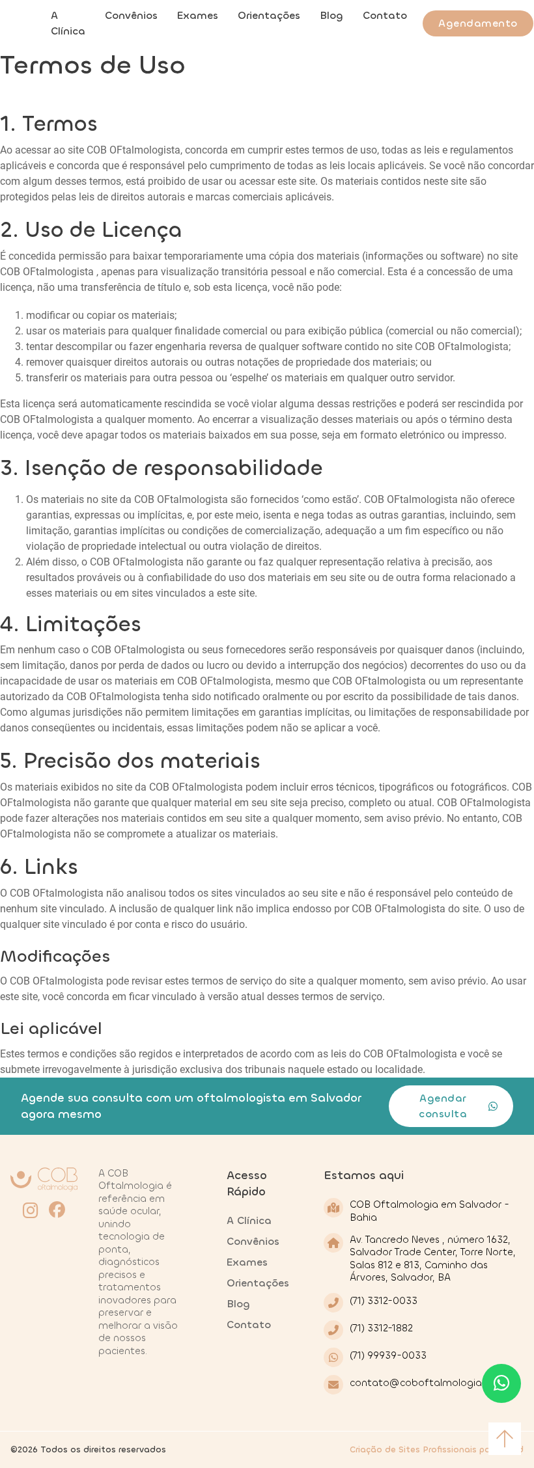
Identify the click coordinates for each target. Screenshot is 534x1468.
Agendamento (478, 23)
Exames (197, 15)
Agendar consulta (443, 1106)
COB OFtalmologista (133, 150)
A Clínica (68, 23)
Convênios (131, 15)
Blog (331, 15)
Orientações (269, 15)
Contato (385, 15)
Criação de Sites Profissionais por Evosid (437, 1449)
